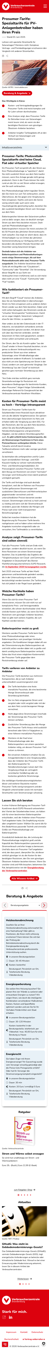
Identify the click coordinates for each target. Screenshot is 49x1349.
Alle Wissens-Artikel (23, 878)
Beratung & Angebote (15, 93)
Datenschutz (37, 1332)
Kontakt (24, 1332)
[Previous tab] (5, 905)
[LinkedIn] (10, 1317)
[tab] (18, 1195)
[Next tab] (44, 905)
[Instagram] (4, 1317)
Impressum (11, 1332)
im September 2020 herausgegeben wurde (25, 566)
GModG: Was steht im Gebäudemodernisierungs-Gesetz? (22, 1245)
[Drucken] (3, 56)
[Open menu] (5, 1344)
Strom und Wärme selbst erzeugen (23, 1153)
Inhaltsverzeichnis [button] (12, 147)
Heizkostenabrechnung (19, 920)
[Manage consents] (43, 1343)
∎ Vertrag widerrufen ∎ (34, 1339)
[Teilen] (7, 56)
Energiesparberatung (18, 984)
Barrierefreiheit (11, 1339)
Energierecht (13, 1054)
